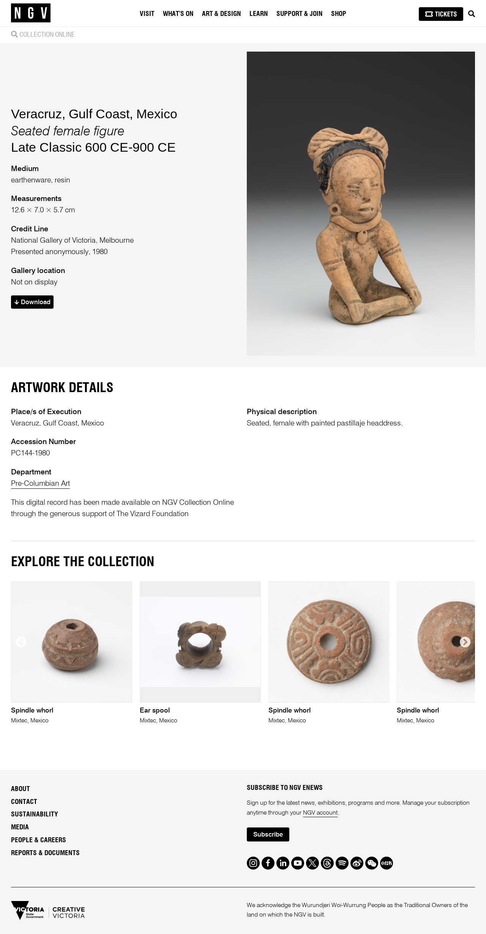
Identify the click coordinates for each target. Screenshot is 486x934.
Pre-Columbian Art (40, 483)
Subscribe (268, 835)
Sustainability (34, 814)
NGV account (320, 813)
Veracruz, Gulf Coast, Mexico (94, 114)
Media (20, 827)
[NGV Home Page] (30, 13)
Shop (338, 14)
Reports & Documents (45, 853)
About (20, 789)
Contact (24, 802)
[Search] (471, 14)
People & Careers (38, 840)
